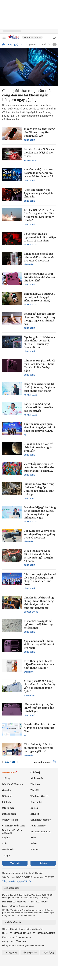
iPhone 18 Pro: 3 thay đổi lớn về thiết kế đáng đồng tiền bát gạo (39, 708)
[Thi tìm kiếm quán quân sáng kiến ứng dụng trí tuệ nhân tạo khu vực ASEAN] (12, 428)
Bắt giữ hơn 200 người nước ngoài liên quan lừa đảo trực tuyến (38, 407)
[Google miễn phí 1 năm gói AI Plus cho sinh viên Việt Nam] (12, 729)
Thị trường (31, 44)
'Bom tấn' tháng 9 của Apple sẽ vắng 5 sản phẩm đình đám (39, 193)
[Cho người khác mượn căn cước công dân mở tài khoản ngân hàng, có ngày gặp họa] (29, 67)
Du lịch (34, 808)
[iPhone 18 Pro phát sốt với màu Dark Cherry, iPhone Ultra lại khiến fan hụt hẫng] (12, 365)
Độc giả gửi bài (30, 952)
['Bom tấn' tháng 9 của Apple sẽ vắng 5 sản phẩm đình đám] (12, 194)
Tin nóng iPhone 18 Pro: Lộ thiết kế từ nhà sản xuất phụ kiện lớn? (40, 277)
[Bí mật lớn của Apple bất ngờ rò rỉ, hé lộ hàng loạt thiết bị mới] (12, 625)
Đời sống (7, 796)
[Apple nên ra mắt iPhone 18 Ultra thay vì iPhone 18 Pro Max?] (12, 645)
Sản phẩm (28, 265)
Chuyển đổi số (47, 44)
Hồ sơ (33, 837)
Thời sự (6, 778)
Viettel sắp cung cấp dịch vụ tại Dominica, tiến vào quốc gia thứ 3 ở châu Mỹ (39, 467)
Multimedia (8, 849)
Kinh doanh (36, 778)
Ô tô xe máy (8, 808)
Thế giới (34, 790)
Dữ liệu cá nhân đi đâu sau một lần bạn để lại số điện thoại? (39, 152)
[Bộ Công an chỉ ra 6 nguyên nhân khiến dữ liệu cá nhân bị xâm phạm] (12, 238)
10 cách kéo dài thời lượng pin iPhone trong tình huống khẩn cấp (39, 132)
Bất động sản (9, 814)
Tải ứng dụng (10, 952)
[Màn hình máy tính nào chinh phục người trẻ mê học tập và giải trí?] (12, 749)
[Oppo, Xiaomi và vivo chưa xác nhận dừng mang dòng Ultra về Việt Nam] (12, 535)
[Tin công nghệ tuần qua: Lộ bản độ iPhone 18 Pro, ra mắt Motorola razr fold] (12, 174)
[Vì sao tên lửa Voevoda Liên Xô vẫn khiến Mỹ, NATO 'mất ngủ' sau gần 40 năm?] (12, 555)
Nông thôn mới (38, 825)
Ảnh (4, 843)
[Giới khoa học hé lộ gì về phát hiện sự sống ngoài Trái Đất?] (12, 448)
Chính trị (35, 772)
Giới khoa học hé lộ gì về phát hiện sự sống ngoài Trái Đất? (38, 447)
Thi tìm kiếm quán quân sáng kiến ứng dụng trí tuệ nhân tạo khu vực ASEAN (39, 427)
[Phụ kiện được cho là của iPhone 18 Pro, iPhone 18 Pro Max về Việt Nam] (12, 258)
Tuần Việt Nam (10, 819)
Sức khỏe (6, 802)
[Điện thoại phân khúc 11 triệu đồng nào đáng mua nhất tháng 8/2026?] (12, 665)
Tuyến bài (15, 863)
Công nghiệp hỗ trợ (40, 819)
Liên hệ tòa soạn (11, 888)
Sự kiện (43, 863)
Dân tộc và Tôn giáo (12, 784)
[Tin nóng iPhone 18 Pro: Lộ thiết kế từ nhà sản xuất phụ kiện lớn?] (12, 278)
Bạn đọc (34, 814)
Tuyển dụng (48, 952)
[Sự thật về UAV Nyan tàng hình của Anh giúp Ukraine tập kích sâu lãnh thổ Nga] (12, 488)
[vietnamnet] (14, 39)
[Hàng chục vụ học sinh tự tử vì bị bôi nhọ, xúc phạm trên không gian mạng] (12, 388)
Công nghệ (12, 44)
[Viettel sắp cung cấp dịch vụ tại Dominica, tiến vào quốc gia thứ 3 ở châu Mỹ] (12, 468)
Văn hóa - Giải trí (39, 796)
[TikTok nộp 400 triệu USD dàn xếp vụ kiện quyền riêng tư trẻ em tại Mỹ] (12, 298)
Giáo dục (6, 790)
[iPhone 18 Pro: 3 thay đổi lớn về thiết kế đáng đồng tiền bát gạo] (12, 709)
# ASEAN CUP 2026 (32, 37)
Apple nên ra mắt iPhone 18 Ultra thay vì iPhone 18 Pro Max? (39, 644)
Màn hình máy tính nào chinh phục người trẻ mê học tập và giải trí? (38, 748)
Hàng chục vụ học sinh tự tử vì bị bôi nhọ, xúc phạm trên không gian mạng (39, 387)
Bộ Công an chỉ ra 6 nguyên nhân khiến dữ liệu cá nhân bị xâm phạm (40, 237)
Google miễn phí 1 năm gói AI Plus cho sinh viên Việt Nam (40, 728)
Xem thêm (10, 762)
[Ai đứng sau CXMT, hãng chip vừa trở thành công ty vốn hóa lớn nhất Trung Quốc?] (12, 685)
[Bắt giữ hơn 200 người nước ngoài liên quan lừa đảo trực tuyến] (12, 408)
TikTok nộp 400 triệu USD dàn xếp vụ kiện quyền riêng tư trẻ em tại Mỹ (39, 297)
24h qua (6, 855)
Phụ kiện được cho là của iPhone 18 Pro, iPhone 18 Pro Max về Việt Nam (39, 257)
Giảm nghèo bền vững (13, 825)
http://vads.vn (18, 941)
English (6, 837)
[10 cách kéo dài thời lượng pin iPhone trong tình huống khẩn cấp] (12, 133)
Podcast (34, 849)
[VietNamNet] (3, 44)
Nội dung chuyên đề (40, 831)
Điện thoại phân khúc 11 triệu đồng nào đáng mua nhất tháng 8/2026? (39, 664)
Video (33, 843)
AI (25, 435)
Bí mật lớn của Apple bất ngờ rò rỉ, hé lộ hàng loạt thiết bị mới (38, 624)
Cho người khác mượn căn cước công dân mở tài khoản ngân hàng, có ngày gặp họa (27, 95)
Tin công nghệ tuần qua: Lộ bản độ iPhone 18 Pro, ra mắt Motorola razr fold (39, 173)
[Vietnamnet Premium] (9, 773)
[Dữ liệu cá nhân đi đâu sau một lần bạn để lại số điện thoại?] (12, 154)
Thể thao (35, 784)
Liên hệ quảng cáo (12, 922)
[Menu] (4, 37)
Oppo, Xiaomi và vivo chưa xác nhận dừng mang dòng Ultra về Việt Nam (39, 534)
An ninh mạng (30, 160)
